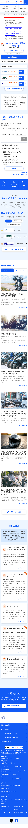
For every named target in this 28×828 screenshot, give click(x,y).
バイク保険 (4, 2)
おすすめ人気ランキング (13, 198)
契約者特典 (14, 8)
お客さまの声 (5, 8)
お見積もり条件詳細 (14, 50)
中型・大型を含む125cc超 (14, 224)
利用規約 (23, 172)
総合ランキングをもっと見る (14, 249)
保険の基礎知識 (23, 8)
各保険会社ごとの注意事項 (14, 88)
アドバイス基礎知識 (14, 185)
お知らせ (23, 11)
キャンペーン (23, 6)
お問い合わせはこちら (14, 705)
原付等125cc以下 (18, 221)
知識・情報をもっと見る (14, 512)
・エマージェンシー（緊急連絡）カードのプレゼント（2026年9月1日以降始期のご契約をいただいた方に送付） (14, 33)
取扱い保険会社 (5, 6)
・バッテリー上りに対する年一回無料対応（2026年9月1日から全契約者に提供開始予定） (13, 29)
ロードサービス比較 (5, 11)
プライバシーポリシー (19, 174)
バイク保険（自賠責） (13, 11)
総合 (8, 221)
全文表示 (14, 168)
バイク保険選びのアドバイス (9, 733)
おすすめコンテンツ (6, 729)
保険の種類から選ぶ (6, 741)
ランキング (14, 6)
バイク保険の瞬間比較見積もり (9, 737)
